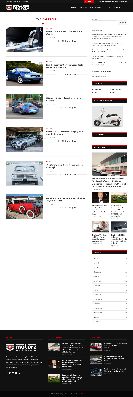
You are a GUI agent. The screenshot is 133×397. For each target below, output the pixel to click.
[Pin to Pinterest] (65, 41)
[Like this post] (58, 41)
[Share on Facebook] (60, 41)
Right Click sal (83, 394)
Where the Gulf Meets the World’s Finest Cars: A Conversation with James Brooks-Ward (107, 44)
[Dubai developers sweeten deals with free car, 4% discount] (24, 206)
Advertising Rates (96, 7)
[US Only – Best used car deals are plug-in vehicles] (24, 106)
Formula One (110, 281)
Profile (73, 7)
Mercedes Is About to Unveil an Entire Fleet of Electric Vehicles (115, 346)
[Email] (119, 7)
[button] (95, 1)
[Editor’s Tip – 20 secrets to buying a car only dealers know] (24, 139)
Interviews (110, 286)
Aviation (110, 258)
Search (94, 19)
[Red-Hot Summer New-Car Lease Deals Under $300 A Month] (24, 73)
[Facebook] (109, 7)
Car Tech (110, 267)
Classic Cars (110, 272)
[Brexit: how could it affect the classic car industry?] (24, 173)
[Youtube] (117, 7)
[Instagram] (114, 7)
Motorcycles (110, 304)
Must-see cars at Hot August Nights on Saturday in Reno (115, 370)
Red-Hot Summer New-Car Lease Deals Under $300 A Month (64, 66)
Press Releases (110, 313)
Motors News (110, 308)
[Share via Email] (75, 41)
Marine (110, 290)
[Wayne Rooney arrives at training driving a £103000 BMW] (96, 360)
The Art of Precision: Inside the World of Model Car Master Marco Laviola (99, 238)
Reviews (110, 317)
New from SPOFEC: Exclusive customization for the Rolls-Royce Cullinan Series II (119, 239)
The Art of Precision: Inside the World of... (112, 1)
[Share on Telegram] (72, 41)
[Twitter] (112, 7)
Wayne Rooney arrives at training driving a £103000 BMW (114, 358)
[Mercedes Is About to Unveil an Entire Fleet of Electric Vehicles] (96, 347)
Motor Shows (110, 299)
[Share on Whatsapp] (70, 41)
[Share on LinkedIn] (67, 41)
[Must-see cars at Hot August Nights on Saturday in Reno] (96, 372)
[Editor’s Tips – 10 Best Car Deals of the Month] (24, 39)
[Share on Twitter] (63, 41)
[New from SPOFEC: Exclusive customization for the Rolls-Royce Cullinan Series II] (119, 227)
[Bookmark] (126, 7)
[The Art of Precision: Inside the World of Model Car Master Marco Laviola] (100, 227)
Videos (110, 322)
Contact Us (83, 7)
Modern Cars (110, 295)
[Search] (123, 7)
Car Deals (110, 263)
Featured (110, 276)
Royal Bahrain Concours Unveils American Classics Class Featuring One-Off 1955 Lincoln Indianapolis (109, 51)
